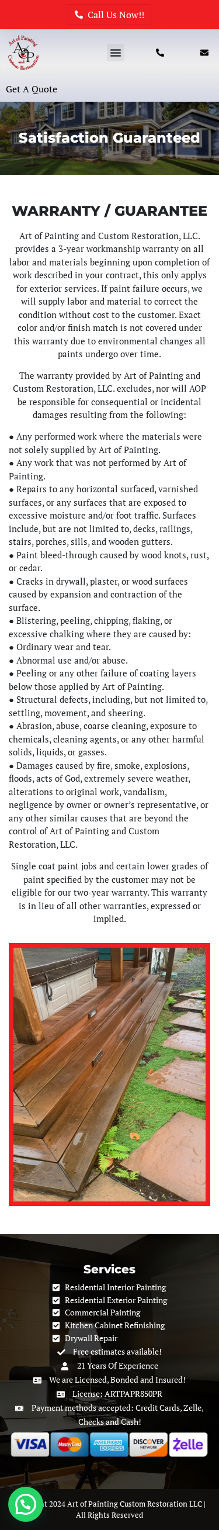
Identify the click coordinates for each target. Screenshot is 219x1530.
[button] (115, 52)
